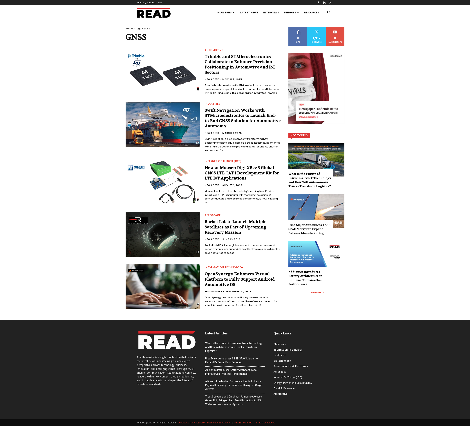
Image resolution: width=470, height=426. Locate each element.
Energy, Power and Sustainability (293, 382)
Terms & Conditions (264, 422)
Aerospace (213, 215)
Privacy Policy (198, 422)
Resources (311, 12)
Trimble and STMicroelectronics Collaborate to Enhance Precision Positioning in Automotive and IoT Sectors (240, 64)
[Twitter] (330, 2)
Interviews (271, 12)
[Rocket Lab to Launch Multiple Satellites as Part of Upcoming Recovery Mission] (163, 234)
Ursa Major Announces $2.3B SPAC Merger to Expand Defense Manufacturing (309, 229)
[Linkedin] (324, 2)
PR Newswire (213, 291)
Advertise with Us (243, 422)
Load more (315, 292)
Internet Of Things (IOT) (223, 161)
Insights (290, 12)
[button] (328, 13)
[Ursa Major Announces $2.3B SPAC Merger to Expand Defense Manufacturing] (316, 211)
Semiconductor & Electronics (291, 366)
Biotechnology (282, 360)
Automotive (214, 50)
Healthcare (280, 355)
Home (129, 28)
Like (298, 28)
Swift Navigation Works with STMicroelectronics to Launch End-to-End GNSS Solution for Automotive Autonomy (243, 118)
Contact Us (183, 422)
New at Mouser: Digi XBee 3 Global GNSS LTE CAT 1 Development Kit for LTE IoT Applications (242, 173)
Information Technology (224, 267)
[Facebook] (318, 2)
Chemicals (280, 344)
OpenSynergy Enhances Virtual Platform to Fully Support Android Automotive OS (240, 279)
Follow (316, 28)
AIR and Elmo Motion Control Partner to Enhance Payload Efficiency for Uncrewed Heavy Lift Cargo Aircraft (233, 385)
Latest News (249, 12)
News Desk (212, 79)
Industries (224, 12)
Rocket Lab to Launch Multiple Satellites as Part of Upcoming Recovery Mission (235, 227)
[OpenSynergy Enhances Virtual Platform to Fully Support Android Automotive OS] (163, 286)
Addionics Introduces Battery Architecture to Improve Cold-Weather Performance (305, 278)
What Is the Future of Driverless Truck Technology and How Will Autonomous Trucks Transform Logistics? (309, 180)
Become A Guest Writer (219, 422)
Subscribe (335, 28)
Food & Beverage (284, 388)
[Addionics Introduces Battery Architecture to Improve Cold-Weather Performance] (316, 258)
